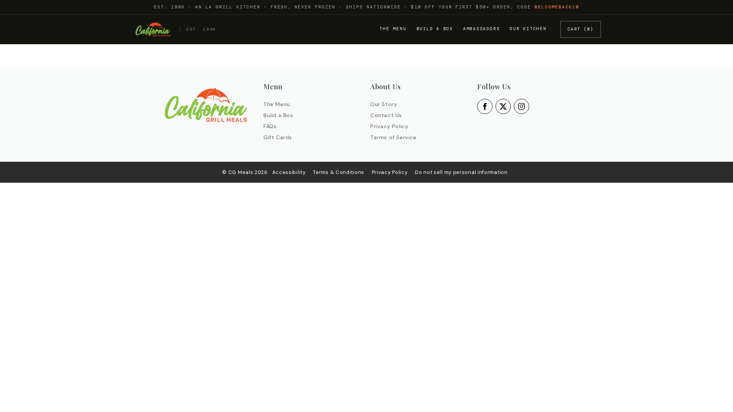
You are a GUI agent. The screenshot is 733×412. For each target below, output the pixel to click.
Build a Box (435, 28)
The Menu (392, 28)
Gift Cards (277, 137)
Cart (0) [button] (581, 29)
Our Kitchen (528, 28)
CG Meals (241, 172)
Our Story (383, 104)
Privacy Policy (389, 126)
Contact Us (386, 115)
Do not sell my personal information (461, 172)
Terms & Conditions (338, 172)
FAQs (269, 126)
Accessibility (289, 172)
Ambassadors (481, 28)
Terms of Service (393, 137)
